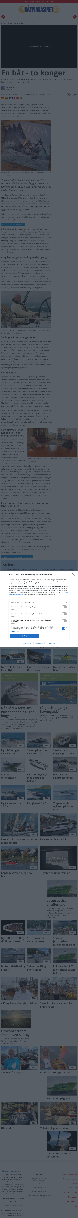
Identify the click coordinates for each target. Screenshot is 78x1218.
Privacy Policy (50, 643)
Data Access (39, 643)
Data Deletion (27, 643)
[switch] (64, 606)
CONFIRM (24, 636)
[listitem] (39, 602)
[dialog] (39, 609)
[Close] (74, 575)
